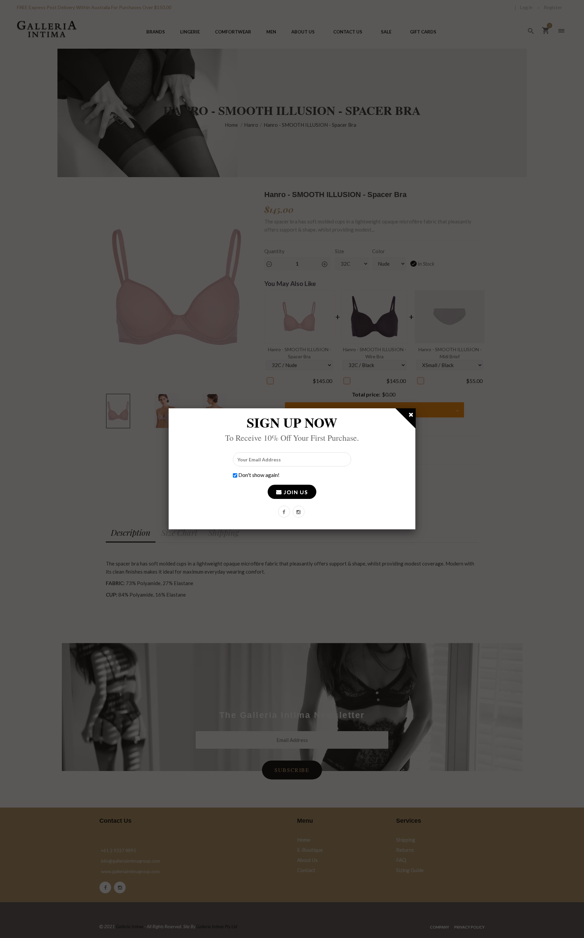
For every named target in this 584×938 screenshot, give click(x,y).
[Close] (411, 416)
